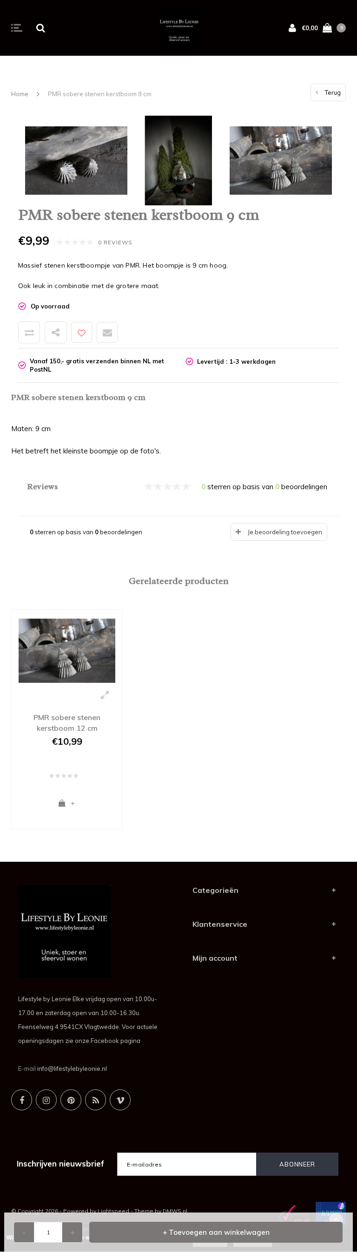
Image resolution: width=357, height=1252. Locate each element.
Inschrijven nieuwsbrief (60, 1163)
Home (19, 94)
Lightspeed (113, 1210)
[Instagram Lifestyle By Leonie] (46, 1099)
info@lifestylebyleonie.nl (72, 1068)
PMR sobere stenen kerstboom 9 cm (100, 94)
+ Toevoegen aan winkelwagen (216, 1232)
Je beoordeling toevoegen (285, 532)
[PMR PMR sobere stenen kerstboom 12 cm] (67, 650)
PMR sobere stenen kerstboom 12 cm (66, 723)
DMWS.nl (175, 1210)
